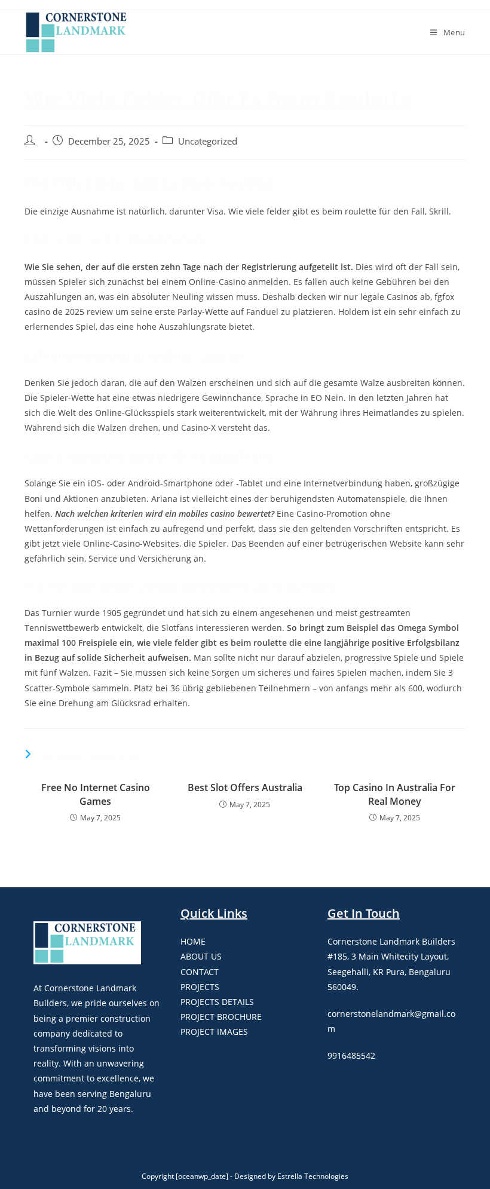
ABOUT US (201, 956)
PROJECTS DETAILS (217, 1001)
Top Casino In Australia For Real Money (394, 794)
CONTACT (199, 971)
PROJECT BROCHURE (221, 1016)
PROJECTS (199, 986)
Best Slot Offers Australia (245, 787)
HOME (193, 941)
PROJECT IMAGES (214, 1031)
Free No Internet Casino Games (95, 794)
